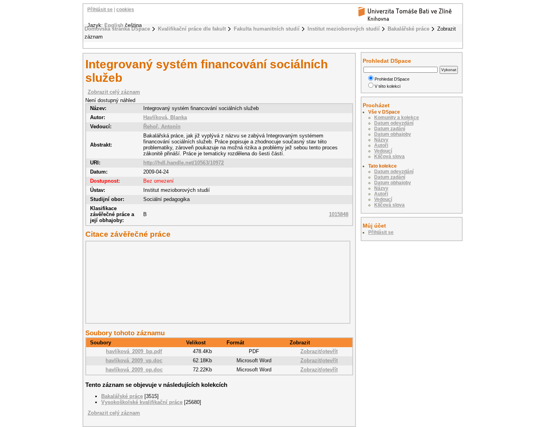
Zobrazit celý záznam (114, 92)
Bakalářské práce (408, 29)
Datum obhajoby (392, 134)
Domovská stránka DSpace (117, 29)
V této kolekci (387, 86)
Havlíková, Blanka (165, 117)
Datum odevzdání (393, 123)
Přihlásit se (100, 9)
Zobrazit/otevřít (319, 351)
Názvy (381, 140)
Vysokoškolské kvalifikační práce (142, 402)
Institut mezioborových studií (344, 29)
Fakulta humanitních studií (267, 29)
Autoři (381, 145)
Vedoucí (383, 151)
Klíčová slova (389, 156)
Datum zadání (389, 128)
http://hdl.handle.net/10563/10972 (183, 163)
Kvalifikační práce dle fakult (192, 29)
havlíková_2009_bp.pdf (134, 351)
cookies (125, 9)
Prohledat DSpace (392, 79)
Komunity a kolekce (396, 117)
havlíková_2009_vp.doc (134, 360)
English (113, 25)
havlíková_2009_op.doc (134, 370)
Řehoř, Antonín (162, 126)
